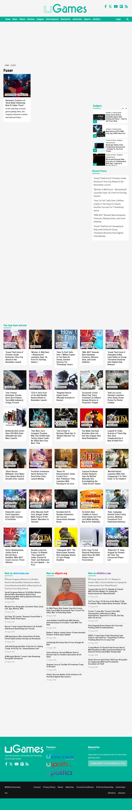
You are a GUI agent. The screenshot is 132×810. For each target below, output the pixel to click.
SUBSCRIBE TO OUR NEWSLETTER (108, 763)
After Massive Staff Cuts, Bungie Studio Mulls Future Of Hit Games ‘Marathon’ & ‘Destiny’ (40, 517)
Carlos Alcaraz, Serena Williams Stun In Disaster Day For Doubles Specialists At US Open (63, 654)
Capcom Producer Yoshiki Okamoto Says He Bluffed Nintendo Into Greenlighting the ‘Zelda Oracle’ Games (91, 477)
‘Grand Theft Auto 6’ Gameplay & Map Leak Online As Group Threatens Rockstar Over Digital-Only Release (109, 231)
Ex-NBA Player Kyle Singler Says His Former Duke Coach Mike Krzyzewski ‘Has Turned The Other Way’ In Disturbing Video (65, 610)
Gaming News (22, 95)
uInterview (77, 19)
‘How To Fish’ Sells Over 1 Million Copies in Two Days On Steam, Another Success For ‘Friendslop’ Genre (109, 205)
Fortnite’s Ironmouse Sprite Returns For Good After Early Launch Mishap (40, 475)
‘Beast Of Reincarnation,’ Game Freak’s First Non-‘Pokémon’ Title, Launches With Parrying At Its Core (65, 477)
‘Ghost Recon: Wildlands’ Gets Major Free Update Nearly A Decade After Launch (14, 475)
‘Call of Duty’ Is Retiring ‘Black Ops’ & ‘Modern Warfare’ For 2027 (66, 434)
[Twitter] (110, 6)
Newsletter (66, 19)
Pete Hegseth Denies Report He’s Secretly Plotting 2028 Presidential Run (105, 626)
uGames (121, 793)
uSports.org (61, 573)
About (60, 787)
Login (118, 19)
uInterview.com (21, 573)
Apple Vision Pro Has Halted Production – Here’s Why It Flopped (116, 162)
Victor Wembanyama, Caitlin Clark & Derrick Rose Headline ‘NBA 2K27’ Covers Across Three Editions (14, 556)
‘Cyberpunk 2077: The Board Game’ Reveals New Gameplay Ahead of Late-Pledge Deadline (65, 555)
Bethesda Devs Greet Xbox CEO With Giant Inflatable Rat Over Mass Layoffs (14, 434)
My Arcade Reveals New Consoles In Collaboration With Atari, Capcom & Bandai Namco (116, 148)
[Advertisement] (67, 42)
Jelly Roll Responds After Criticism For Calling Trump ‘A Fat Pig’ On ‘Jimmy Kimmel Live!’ (24, 647)
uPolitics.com (103, 573)
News (15, 19)
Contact (37, 787)
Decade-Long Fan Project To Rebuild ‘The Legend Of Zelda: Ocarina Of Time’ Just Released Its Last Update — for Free (40, 557)
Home (8, 19)
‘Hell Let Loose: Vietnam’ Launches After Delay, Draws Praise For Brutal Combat (116, 398)
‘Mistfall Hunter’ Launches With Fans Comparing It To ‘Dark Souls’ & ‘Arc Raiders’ (117, 475)
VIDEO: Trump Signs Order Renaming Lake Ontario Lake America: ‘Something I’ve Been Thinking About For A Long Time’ (106, 637)
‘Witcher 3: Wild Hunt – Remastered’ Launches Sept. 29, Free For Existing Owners (110, 192)
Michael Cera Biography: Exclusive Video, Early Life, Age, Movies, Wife (24, 607)
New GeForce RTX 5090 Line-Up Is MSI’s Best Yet (115, 118)
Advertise (70, 787)
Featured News (11, 95)
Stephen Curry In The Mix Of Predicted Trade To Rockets (65, 665)
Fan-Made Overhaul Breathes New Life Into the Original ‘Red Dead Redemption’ (91, 434)
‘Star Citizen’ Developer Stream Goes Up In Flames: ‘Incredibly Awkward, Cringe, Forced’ (14, 398)
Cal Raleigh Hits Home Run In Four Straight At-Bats (65, 643)
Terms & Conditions (85, 787)
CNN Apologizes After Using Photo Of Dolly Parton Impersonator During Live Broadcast (22, 637)
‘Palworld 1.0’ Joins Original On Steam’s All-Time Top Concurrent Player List (116, 555)
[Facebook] (105, 6)
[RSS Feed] (126, 6)
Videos (22, 19)
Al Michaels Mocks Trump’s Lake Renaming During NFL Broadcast (22, 657)
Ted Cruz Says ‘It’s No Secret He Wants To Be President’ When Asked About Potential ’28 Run (107, 602)
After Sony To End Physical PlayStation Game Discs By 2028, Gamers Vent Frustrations (91, 555)
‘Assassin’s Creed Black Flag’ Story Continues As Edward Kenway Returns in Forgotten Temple (91, 398)
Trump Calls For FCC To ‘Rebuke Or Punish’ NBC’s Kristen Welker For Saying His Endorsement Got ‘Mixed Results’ (105, 591)
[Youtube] (116, 6)
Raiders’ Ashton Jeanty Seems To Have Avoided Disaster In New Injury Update (65, 633)
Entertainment (52, 19)
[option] (110, 117)
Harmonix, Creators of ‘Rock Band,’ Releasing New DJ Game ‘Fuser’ (15, 103)
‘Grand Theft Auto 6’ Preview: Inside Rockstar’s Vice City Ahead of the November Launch (110, 181)
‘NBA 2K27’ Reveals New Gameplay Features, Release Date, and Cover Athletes (109, 218)
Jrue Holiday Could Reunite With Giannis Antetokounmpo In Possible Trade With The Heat (64, 622)
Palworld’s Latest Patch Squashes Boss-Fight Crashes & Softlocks (14, 516)
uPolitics (96, 19)
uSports (87, 19)
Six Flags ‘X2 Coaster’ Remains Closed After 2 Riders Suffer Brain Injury (23, 617)
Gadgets (40, 19)
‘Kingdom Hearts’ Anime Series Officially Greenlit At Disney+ (65, 396)
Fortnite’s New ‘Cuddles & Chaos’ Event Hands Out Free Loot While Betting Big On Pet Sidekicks (91, 517)
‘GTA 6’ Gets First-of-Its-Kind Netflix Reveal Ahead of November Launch (39, 396)
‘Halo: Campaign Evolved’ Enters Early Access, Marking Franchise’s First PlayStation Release (117, 517)
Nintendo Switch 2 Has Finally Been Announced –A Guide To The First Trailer (115, 133)
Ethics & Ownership (104, 787)
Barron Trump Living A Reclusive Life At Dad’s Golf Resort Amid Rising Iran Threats (23, 627)
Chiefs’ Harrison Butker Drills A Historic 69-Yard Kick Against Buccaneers (64, 675)
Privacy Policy (49, 787)
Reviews (31, 19)
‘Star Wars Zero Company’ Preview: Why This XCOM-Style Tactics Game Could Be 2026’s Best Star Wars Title (40, 437)
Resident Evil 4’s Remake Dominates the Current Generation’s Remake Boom (65, 517)
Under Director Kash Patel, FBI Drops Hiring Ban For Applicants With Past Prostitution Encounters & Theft (107, 662)
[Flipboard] (121, 6)
